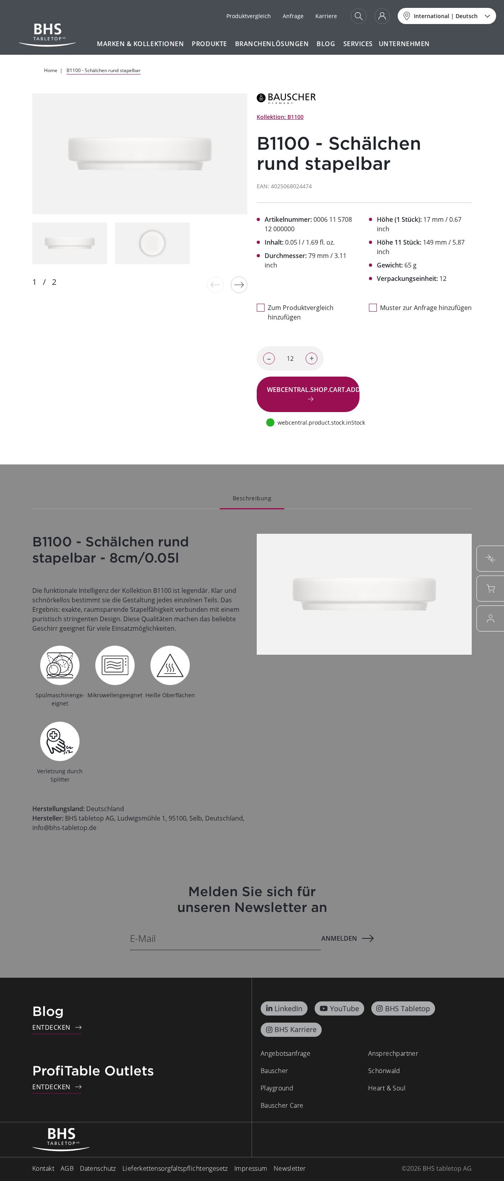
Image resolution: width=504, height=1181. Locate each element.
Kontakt (43, 1168)
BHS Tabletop (407, 1008)
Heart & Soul (387, 1088)
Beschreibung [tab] (252, 498)
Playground (277, 1088)
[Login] (382, 16)
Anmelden (339, 938)
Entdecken (51, 1027)
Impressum (250, 1168)
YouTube (344, 1008)
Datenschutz (98, 1168)
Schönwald (384, 1070)
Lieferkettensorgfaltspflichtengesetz (175, 1168)
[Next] (239, 285)
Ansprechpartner (393, 1053)
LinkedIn (288, 1008)
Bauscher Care (282, 1105)
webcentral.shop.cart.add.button (313, 389)
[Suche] (359, 16)
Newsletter (290, 1168)
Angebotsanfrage (285, 1053)
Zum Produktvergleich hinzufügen (301, 312)
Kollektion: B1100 (280, 117)
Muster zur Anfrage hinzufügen (426, 307)
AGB (67, 1168)
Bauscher (274, 1070)
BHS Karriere (295, 1029)
